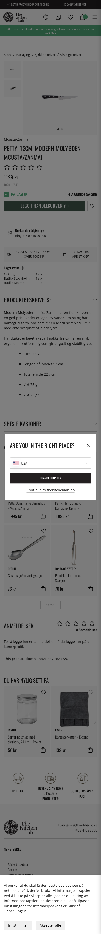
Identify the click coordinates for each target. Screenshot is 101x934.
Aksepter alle (50, 925)
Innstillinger (18, 925)
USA (24, 463)
